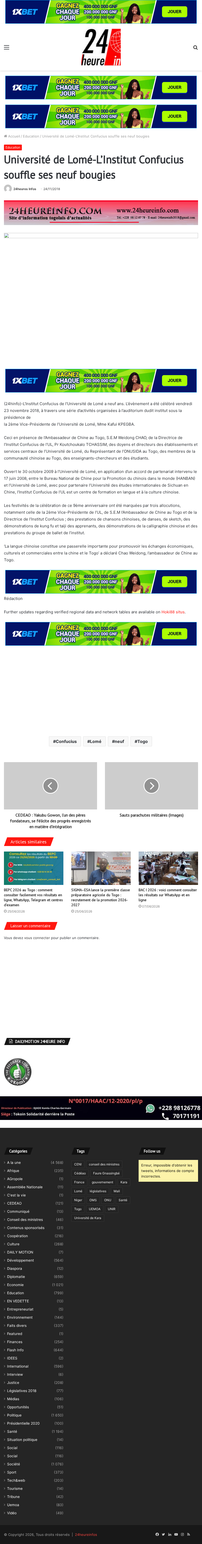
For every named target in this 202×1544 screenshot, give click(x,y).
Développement (20, 1260)
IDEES (12, 1358)
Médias (13, 1399)
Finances (14, 1342)
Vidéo (12, 1513)
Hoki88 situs (173, 611)
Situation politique (22, 1440)
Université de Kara (87, 1218)
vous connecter (37, 938)
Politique (14, 1415)
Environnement (20, 1317)
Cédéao (80, 1173)
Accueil (13, 136)
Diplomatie (16, 1277)
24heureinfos (86, 1534)
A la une (14, 1162)
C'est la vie (16, 1195)
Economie (15, 1285)
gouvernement (102, 1182)
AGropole (15, 1179)
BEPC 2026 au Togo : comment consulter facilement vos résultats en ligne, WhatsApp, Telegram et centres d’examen (33, 897)
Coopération (17, 1236)
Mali (117, 1191)
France (79, 1182)
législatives (98, 1191)
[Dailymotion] (195, 1534)
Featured (14, 1334)
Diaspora (14, 1268)
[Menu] (6, 49)
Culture (13, 1244)
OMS (93, 1200)
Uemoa (13, 1505)
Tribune (13, 1497)
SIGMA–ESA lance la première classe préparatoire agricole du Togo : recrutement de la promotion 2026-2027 (100, 897)
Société (13, 1464)
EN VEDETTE (18, 1301)
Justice (13, 1382)
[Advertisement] (101, 690)
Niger (78, 1200)
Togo (142, 741)
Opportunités (18, 1407)
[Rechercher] (195, 49)
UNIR (111, 1209)
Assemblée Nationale (25, 1187)
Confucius (66, 741)
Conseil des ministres (25, 1219)
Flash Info (15, 1350)
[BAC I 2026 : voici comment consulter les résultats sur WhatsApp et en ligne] (168, 868)
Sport (11, 1472)
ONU (107, 1200)
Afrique (13, 1171)
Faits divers (17, 1325)
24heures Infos (24, 189)
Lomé (96, 741)
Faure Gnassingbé (106, 1173)
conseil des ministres (104, 1164)
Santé (12, 1431)
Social (12, 1448)
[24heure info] (101, 47)
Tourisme (15, 1488)
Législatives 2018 (21, 1391)
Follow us (152, 1151)
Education (31, 136)
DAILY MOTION (20, 1252)
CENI (78, 1164)
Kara (123, 1182)
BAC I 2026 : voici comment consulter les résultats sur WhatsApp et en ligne (168, 895)
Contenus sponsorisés (25, 1228)
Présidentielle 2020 (23, 1423)
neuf (119, 741)
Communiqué (18, 1211)
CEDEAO (14, 1203)
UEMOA (94, 1209)
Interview (15, 1374)
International (17, 1366)
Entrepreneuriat (20, 1309)
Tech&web (16, 1480)
